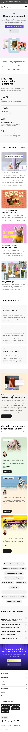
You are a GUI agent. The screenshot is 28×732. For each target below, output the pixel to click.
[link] (14, 564)
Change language (6, 2)
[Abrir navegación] (25, 6)
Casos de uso (6, 10)
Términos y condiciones (6, 725)
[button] (14, 619)
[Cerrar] (26, 2)
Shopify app (5, 711)
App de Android (6, 708)
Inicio (2, 10)
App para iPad (16, 705)
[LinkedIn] (2, 721)
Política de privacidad (16, 725)
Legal (11, 727)
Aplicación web (16, 708)
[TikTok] (11, 721)
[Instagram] (8, 721)
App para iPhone (6, 705)
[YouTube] (18, 721)
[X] (15, 721)
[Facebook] (5, 721)
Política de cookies (5, 727)
